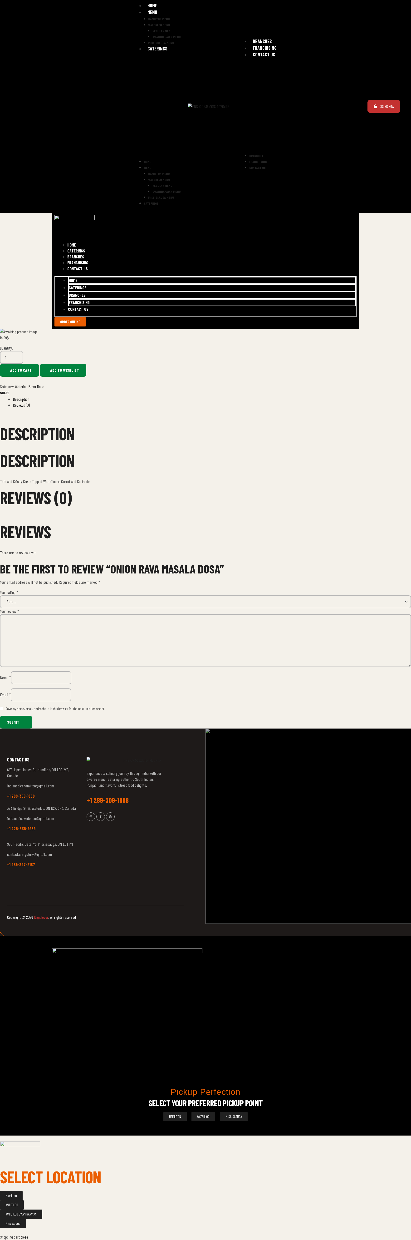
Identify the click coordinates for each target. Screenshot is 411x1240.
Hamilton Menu (159, 19)
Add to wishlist (64, 370)
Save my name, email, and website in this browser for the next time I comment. (55, 708)
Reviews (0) (21, 405)
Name (5, 677)
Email (5, 694)
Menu (152, 12)
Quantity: (6, 348)
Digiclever (41, 917)
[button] (156, 107)
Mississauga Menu (161, 43)
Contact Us (264, 54)
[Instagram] (91, 816)
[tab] (212, 399)
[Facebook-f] (100, 816)
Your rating (9, 592)
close (24, 1237)
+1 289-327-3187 (21, 864)
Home (152, 5)
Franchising (265, 48)
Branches (262, 41)
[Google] (110, 816)
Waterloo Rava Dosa (29, 386)
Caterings (157, 48)
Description (21, 399)
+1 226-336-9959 (21, 828)
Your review (9, 611)
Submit (13, 722)
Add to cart (21, 370)
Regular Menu (162, 31)
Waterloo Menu (159, 25)
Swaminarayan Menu (166, 37)
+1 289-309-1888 (21, 796)
